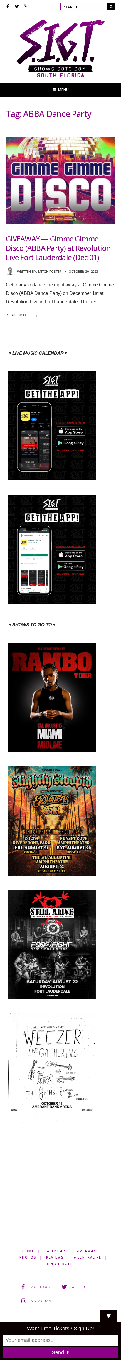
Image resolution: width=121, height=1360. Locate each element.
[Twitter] (17, 7)
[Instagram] (25, 7)
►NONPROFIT (60, 1263)
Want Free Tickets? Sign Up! (60, 1328)
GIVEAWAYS (87, 1251)
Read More (22, 315)
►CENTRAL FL (87, 1257)
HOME (28, 1251)
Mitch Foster (50, 271)
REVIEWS (54, 1257)
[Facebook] (8, 7)
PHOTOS (27, 1257)
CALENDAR (54, 1251)
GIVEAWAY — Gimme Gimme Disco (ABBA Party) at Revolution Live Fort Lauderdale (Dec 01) (58, 248)
